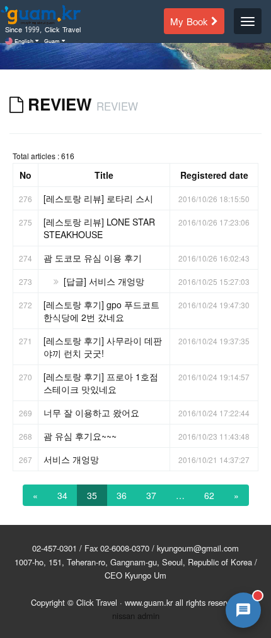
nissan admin (135, 616)
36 (122, 495)
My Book (190, 20)
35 (92, 495)
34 (62, 495)
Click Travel (96, 602)
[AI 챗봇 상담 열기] (243, 610)
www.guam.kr (149, 602)
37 (151, 495)
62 (209, 495)
